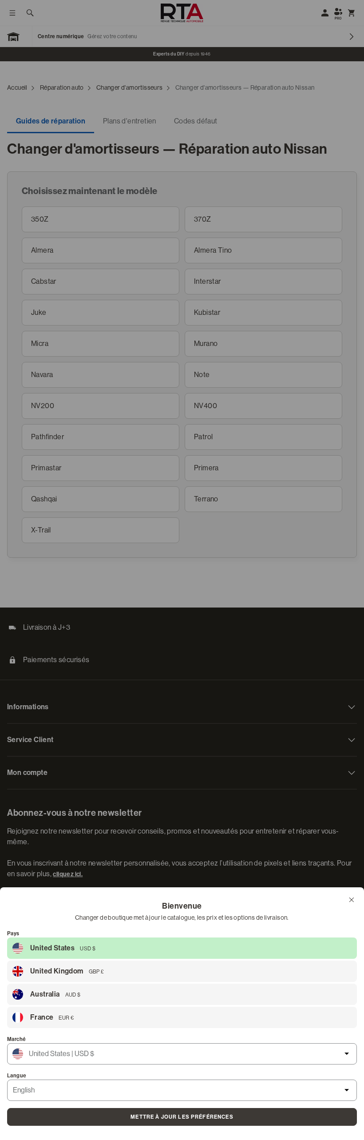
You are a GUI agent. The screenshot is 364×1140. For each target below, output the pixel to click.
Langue (16, 1075)
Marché (16, 1039)
